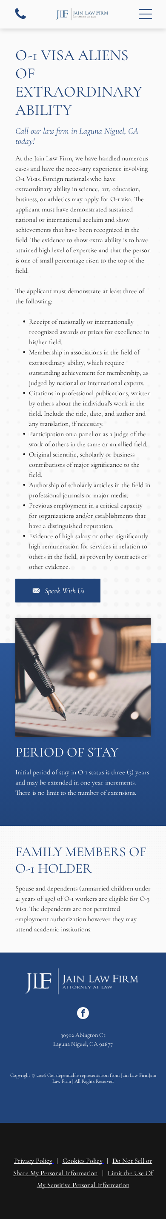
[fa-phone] (20, 18)
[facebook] (83, 1014)
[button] (145, 14)
